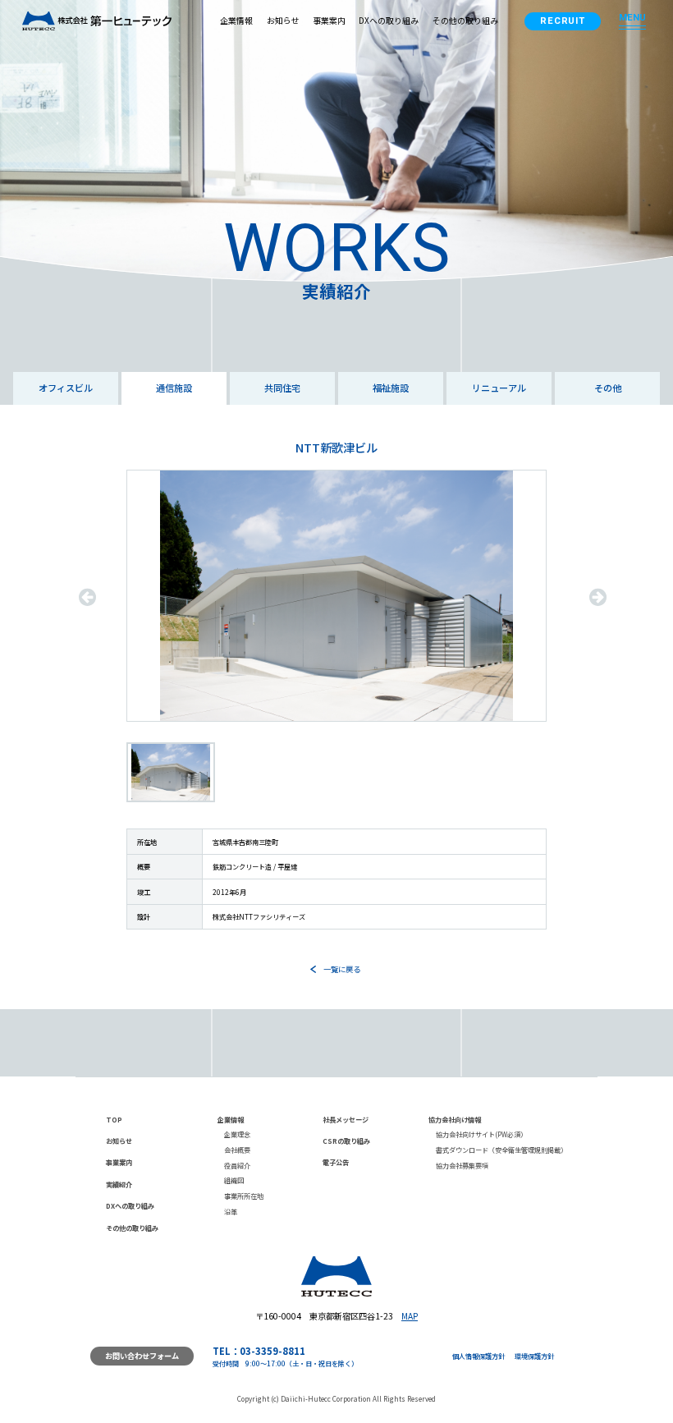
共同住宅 (282, 387)
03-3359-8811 (272, 1350)
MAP (409, 1316)
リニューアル (499, 387)
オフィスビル (66, 387)
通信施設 (174, 387)
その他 (607, 387)
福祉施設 (391, 387)
